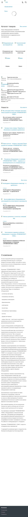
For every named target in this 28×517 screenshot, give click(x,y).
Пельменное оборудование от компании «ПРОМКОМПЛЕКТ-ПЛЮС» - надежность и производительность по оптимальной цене (13, 168)
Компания (4, 507)
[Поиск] (26, 2)
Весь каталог (23, 26)
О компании (4, 510)
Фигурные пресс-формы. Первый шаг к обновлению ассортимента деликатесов (13, 134)
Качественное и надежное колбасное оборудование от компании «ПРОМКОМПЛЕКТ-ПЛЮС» (14, 242)
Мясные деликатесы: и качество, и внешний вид (13, 223)
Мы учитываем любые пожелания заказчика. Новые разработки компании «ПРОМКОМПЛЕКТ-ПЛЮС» (13, 119)
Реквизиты (4, 514)
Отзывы (3, 512)
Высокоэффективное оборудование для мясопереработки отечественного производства (13, 207)
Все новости (23, 107)
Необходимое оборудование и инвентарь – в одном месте (12, 190)
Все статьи (24, 180)
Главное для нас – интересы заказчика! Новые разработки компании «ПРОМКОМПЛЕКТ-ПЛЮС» (13, 150)
